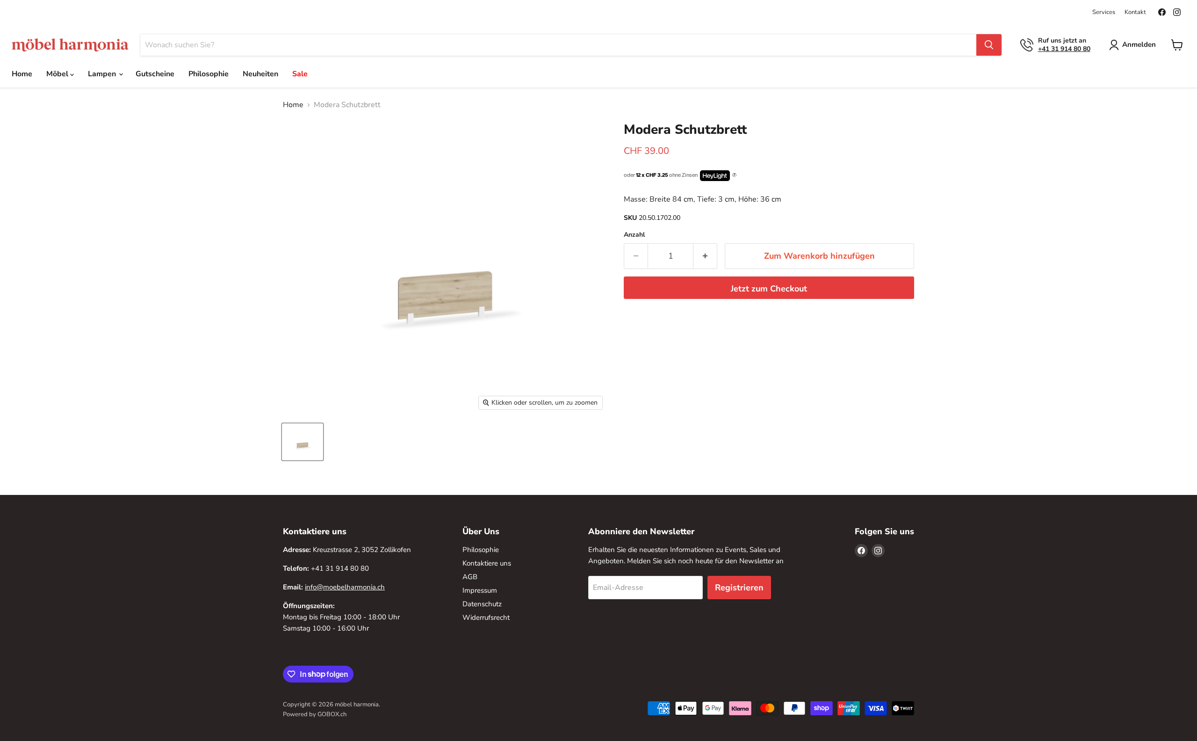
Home (22, 74)
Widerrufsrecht (486, 617)
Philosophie (208, 74)
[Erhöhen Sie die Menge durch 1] (705, 256)
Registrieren (739, 587)
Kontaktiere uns (486, 563)
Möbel (58, 74)
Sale (300, 74)
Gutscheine (155, 74)
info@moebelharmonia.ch (345, 587)
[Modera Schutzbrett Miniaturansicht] (302, 441)
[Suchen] (989, 45)
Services (1103, 12)
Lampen (103, 74)
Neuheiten (260, 74)
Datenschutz (482, 604)
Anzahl (634, 235)
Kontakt (1135, 12)
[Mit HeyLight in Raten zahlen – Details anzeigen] (734, 175)
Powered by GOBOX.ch (314, 714)
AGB (469, 576)
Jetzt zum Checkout (769, 288)
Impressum (479, 590)
